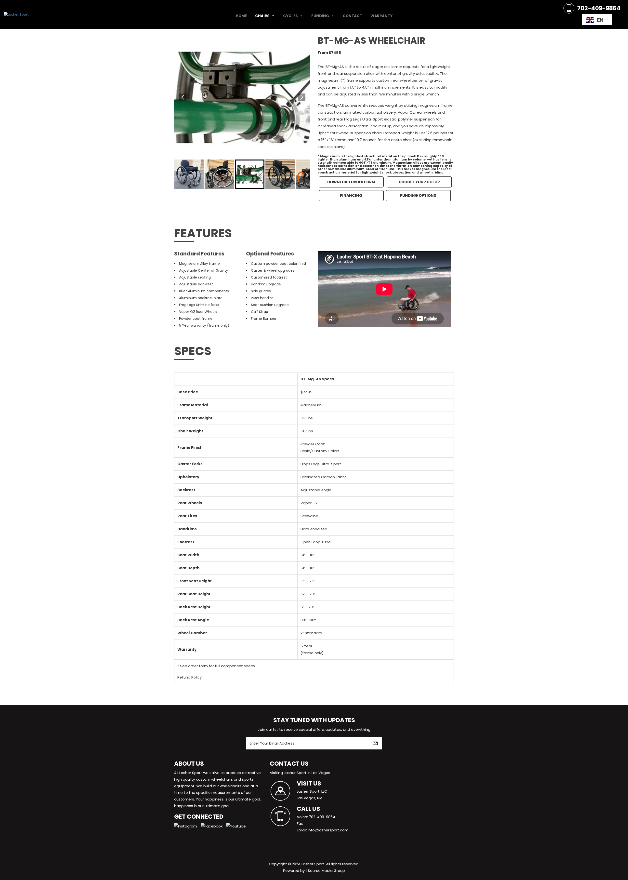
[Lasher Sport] (16, 14)
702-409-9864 (598, 8)
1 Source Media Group (325, 870)
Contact (352, 15)
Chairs (262, 15)
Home (241, 15)
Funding (320, 15)
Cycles (290, 15)
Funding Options (418, 195)
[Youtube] (237, 825)
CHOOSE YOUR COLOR (419, 182)
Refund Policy (189, 677)
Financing (351, 195)
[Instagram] (187, 825)
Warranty (381, 15)
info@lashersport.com (328, 830)
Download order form (351, 182)
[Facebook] (213, 825)
